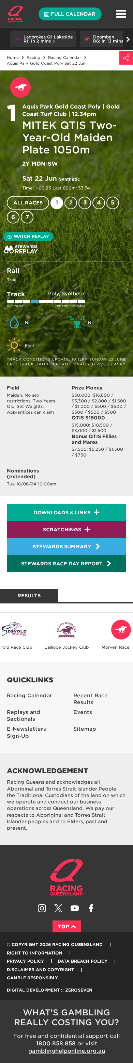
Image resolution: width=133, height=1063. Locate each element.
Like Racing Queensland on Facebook (91, 908)
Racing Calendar (29, 696)
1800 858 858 (56, 1043)
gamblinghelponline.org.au (66, 1051)
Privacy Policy (25, 961)
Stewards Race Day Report (62, 563)
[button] (43, 39)
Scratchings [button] (62, 529)
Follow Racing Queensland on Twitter (58, 908)
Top (64, 926)
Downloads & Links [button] (61, 512)
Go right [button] (128, 39)
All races (28, 202)
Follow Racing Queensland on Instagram (41, 908)
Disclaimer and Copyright (40, 969)
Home (15, 13)
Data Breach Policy (82, 961)
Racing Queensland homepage (66, 877)
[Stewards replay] (21, 249)
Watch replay (31, 236)
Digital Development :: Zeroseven (49, 990)
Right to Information (34, 953)
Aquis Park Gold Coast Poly (61, 106)
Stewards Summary (62, 546)
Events (82, 712)
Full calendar (73, 14)
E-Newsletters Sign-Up (26, 732)
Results (29, 595)
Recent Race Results (90, 699)
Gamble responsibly (32, 977)
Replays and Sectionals (23, 715)
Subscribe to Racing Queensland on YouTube (74, 908)
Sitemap (84, 729)
